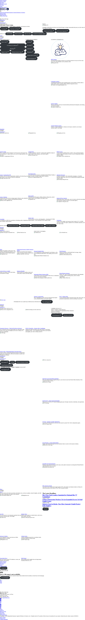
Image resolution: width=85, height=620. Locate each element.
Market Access (59, 151)
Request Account (3, 7)
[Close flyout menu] (0, 11)
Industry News (24, 514)
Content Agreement (4, 619)
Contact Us (3, 568)
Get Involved (2, 356)
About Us (2, 610)
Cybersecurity (31, 151)
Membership (2, 20)
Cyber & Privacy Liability (5, 271)
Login (1, 6)
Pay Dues (2, 5)
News (1, 489)
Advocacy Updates (4, 536)
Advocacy (2, 304)
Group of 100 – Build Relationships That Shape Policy (11, 351)
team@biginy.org (6, 597)
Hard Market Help (32, 173)
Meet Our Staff (3, 611)
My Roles (2, 2)
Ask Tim (1, 514)
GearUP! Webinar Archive (56, 125)
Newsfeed (2, 612)
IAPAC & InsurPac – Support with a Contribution (35, 328)
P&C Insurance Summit (47, 485)
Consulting (2, 219)
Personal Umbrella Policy (39, 251)
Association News (3, 558)
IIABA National (3, 0)
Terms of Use (2, 618)
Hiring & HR (31, 195)
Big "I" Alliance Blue (63, 296)
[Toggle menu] (4, 570)
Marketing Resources (61, 174)
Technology (59, 220)
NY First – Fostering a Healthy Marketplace (51, 421)
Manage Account (3, 3)
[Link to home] (42, 16)
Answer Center (3, 151)
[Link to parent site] (4, 9)
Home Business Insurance (64, 273)
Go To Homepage (5, 577)
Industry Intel (31, 218)
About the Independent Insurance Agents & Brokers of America (12, 12)
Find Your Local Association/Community (50, 378)
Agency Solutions (3, 197)
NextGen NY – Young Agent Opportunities (51, 400)
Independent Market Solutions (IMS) (41, 274)
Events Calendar (54, 103)
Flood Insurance (62, 251)
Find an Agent (3, 1)
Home (1, 609)
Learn (1, 35)
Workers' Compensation (38, 296)
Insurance (2, 227)
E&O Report (23, 558)
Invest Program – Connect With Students (50, 442)
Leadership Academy (55, 81)
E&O (1, 249)
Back (2, 21)
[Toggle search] (1, 570)
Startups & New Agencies (62, 198)
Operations (2, 129)
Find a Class (2, 613)
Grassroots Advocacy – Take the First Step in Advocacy (11, 328)
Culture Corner (24, 536)
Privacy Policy (3, 617)
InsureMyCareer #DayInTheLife (48, 463)
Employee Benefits (20, 271)
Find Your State (3, 14)
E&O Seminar (54, 59)
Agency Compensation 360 (5, 174)
